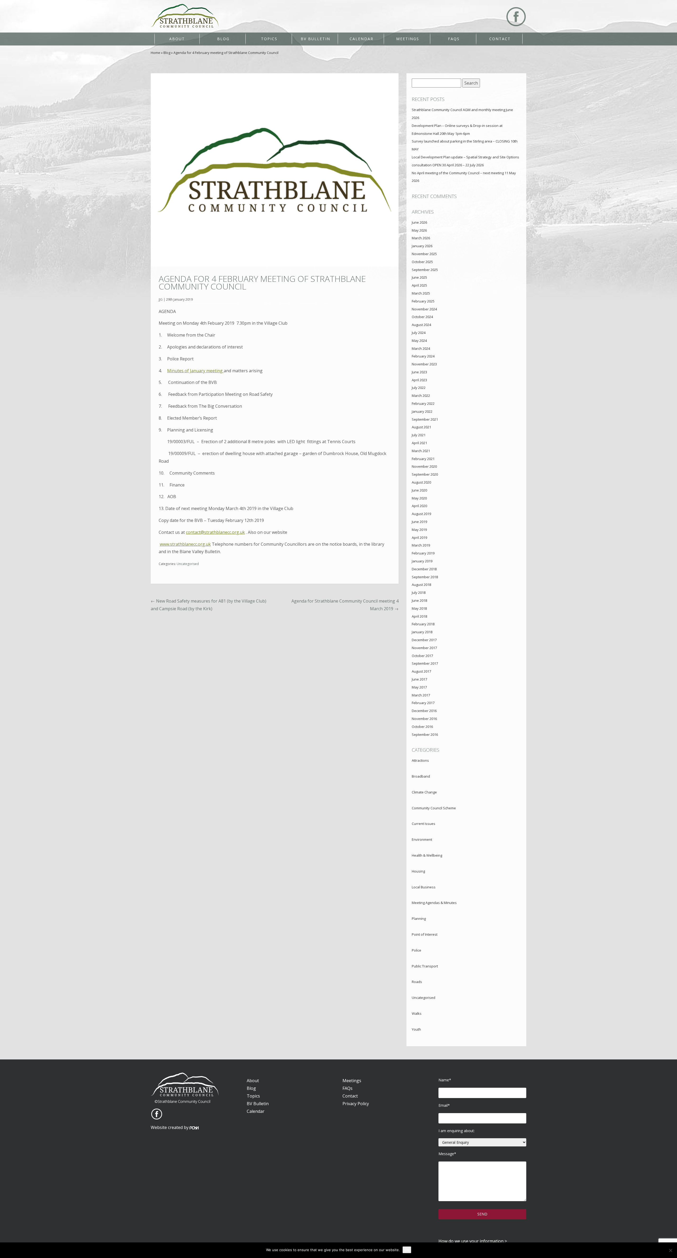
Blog (223, 38)
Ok (407, 1250)
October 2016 (422, 726)
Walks (417, 1013)
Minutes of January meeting (195, 371)
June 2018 (419, 600)
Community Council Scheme (434, 808)
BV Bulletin (315, 38)
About (177, 38)
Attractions (420, 760)
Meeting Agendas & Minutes (434, 902)
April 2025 (419, 285)
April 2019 (419, 537)
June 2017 (419, 679)
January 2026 (422, 246)
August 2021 (421, 427)
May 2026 (419, 230)
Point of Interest (424, 934)
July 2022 (419, 387)
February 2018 (423, 624)
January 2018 (422, 632)
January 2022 (422, 411)
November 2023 (424, 364)
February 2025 (423, 301)
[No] (670, 1250)
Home (155, 52)
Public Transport (425, 966)
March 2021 (421, 450)
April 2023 (419, 380)
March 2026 (421, 238)
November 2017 (424, 647)
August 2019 (421, 513)
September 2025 (425, 269)
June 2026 (419, 222)
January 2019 (422, 561)
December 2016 (424, 710)
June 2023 (419, 372)
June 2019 (419, 521)
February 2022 (423, 403)
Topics (269, 38)
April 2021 (419, 442)
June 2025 (419, 277)
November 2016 (424, 718)
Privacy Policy (355, 1104)
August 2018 (421, 584)
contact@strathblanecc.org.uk (215, 532)
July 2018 (419, 592)
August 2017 (421, 671)
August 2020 (421, 482)
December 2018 (424, 569)
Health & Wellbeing (427, 855)
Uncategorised (188, 564)
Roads (417, 981)
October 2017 (422, 655)
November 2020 (424, 466)
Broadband (421, 776)
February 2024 (423, 356)
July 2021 (419, 435)
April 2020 (419, 505)
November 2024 (424, 309)
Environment (422, 839)
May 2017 (419, 687)
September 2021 (425, 419)
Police (416, 950)
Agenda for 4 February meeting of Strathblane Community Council (262, 282)
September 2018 (425, 577)
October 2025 (422, 261)
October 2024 (422, 316)
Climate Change (424, 792)
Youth (416, 1029)
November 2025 (424, 253)
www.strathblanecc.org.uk (185, 544)
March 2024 (421, 348)
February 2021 (423, 458)
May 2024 (419, 340)
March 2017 (421, 695)
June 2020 (419, 490)
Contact (500, 38)
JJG (161, 299)
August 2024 (421, 324)
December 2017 (424, 639)
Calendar (361, 38)
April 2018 (419, 616)
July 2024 (419, 332)
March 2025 (421, 293)
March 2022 (421, 395)
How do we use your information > (472, 1241)
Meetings (407, 38)
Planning (419, 918)
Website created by (170, 1127)
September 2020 (425, 474)
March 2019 (421, 545)
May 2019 (419, 529)
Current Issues (423, 823)
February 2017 (423, 702)
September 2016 (425, 734)
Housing (418, 871)
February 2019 (423, 553)
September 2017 (425, 663)
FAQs (454, 38)
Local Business (424, 887)
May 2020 (419, 498)
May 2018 (419, 608)
